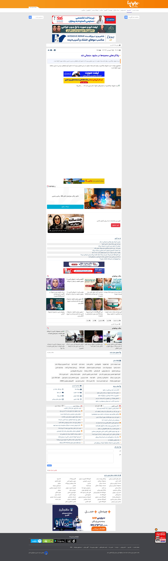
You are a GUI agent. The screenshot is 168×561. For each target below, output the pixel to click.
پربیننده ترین (76, 405)
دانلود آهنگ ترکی (56, 378)
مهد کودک (88, 486)
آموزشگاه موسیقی (101, 499)
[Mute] (89, 207)
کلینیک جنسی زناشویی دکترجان (89, 374)
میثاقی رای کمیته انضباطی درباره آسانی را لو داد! (70, 420)
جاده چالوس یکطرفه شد (113, 440)
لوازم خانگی (58, 493)
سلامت (101, 10)
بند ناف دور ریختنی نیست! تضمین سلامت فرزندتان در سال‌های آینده (104, 257)
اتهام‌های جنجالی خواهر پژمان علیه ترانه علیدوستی (68, 431)
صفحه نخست (135, 10)
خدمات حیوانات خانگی (100, 486)
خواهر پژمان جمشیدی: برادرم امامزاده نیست (70, 414)
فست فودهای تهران (86, 490)
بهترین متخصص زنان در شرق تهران (70, 378)
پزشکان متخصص (117, 490)
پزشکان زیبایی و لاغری (116, 499)
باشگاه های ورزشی (101, 490)
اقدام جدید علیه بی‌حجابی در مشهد (111, 390)
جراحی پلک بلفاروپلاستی (76, 371)
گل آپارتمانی (97, 371)
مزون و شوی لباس (71, 481)
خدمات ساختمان (72, 497)
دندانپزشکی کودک (116, 497)
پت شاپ (104, 488)
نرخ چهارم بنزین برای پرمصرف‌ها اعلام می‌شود (70, 443)
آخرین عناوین (115, 406)
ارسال (49, 465)
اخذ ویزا (59, 479)
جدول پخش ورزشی (57, 399)
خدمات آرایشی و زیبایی (115, 483)
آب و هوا (59, 393)
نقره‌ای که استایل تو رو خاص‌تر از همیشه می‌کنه (109, 246)
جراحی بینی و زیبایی (116, 502)
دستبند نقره (81, 364)
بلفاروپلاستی (98, 364)
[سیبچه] (70, 541)
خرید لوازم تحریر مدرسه (102, 381)
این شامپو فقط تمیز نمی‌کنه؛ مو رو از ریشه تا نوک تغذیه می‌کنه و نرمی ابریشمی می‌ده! (100, 255)
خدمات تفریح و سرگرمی (55, 488)
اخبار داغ (97, 406)
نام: (120, 451)
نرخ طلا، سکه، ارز (57, 389)
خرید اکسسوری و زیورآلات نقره (62, 364)
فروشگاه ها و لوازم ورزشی (100, 493)
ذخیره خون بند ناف (63, 374)
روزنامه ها (77, 389)
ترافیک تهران (77, 396)
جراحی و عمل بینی (80, 381)
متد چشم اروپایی (106, 371)
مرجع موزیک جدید (107, 368)
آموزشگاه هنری (102, 502)
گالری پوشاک (73, 479)
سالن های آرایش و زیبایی (115, 479)
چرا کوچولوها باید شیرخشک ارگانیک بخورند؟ (110, 259)
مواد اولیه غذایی (59, 368)
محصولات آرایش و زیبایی (115, 486)
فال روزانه (59, 396)
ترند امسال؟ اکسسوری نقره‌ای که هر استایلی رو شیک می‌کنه (106, 250)
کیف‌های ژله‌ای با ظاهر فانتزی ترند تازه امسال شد (107, 423)
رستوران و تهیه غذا (86, 488)
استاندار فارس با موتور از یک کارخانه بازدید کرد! (108, 408)
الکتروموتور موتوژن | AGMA (67, 381)
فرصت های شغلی (103, 547)
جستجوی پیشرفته (78, 547)
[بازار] (47, 541)
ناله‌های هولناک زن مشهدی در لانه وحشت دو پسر (107, 398)
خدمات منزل (58, 495)
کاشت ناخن (118, 481)
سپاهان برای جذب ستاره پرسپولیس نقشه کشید (70, 423)
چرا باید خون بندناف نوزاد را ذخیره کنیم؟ (111, 244)
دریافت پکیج (65, 207)
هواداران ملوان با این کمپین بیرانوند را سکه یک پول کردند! (105, 434)
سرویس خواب (72, 490)
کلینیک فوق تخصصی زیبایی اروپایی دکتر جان (109, 374)
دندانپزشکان (118, 495)
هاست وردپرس (84, 378)
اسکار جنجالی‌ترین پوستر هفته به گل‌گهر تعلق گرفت (107, 426)
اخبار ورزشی (123, 10)
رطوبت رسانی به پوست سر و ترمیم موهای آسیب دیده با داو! (106, 252)
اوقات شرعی (77, 399)
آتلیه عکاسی (88, 502)
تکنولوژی (89, 10)
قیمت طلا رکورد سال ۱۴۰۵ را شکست (72, 408)
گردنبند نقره (74, 364)
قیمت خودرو (77, 393)
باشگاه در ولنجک (88, 371)
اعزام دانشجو (58, 481)
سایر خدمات (58, 499)
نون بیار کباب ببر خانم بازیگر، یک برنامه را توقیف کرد (107, 411)
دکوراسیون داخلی (72, 493)
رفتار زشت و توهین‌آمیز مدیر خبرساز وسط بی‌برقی (107, 437)
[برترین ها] (132, 4)
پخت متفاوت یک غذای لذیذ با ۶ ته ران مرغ (70, 411)
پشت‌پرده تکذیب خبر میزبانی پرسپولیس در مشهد (107, 401)
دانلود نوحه (92, 378)
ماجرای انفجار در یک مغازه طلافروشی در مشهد (108, 429)
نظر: (120, 455)
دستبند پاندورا (117, 368)
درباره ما (117, 547)
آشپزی (106, 10)
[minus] (51, 50)
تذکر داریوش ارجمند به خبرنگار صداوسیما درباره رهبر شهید (66, 425)
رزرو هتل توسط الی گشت (71, 368)
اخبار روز (129, 10)
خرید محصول (115, 225)
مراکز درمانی (118, 488)
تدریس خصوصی (87, 481)
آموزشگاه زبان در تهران (100, 497)
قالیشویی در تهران (71, 499)
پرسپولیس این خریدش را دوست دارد (110, 420)
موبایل (59, 490)
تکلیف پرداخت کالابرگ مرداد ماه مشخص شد (70, 434)
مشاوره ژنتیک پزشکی (75, 374)
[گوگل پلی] (59, 541)
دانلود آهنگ (82, 368)
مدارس (89, 483)
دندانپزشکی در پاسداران (102, 378)
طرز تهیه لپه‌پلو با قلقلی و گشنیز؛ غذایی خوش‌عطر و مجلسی (105, 431)
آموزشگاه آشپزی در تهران (85, 479)
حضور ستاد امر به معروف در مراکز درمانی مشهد (108, 393)
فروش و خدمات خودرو (55, 497)
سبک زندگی (116, 10)
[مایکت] (36, 541)
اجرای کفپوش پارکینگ (115, 381)
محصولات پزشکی (102, 481)
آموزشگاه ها (103, 495)
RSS (71, 547)
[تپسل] (48, 186)
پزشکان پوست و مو (101, 479)
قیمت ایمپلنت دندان (115, 364)
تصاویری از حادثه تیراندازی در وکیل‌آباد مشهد (108, 396)
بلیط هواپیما (106, 364)
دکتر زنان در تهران (117, 493)
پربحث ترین (58, 405)
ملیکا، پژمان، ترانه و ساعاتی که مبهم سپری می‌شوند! (69, 440)
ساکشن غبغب (90, 364)
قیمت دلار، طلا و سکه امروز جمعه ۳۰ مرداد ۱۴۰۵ (69, 428)
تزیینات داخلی (72, 495)
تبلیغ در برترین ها (94, 547)
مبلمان (74, 486)
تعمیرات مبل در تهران (71, 488)
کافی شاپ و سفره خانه (85, 493)
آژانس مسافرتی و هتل (70, 502)
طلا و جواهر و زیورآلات (70, 483)
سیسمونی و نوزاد (57, 486)
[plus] (55, 50)
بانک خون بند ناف (90, 381)
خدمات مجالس (87, 499)
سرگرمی (83, 10)
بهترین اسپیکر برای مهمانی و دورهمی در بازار (110, 242)
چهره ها (111, 10)
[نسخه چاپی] (48, 50)
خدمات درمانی (102, 483)
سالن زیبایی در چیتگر (115, 378)
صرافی (59, 483)
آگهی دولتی (86, 547)
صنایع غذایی (88, 495)
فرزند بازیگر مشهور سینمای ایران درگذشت (71, 417)
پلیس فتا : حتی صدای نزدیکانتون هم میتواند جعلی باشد (107, 248)
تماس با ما (111, 547)
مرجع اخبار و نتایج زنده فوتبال (94, 368)
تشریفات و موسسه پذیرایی (84, 497)
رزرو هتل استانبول (116, 371)
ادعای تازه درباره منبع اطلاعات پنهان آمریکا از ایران (107, 417)
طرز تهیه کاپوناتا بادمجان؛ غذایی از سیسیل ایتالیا (69, 437)
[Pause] (86, 207)
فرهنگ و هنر (95, 10)
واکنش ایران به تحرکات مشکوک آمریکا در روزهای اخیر (106, 443)
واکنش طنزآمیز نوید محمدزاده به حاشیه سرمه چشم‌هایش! (105, 414)
